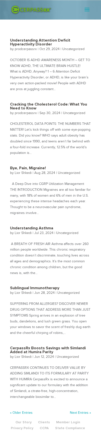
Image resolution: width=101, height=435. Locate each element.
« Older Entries (21, 412)
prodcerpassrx (26, 49)
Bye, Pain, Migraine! (28, 168)
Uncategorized (73, 49)
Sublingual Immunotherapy (34, 288)
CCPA (44, 428)
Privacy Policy (22, 428)
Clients (44, 422)
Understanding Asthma (31, 228)
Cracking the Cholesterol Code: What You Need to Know (48, 106)
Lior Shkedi (23, 173)
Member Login (68, 422)
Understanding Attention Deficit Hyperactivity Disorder (40, 42)
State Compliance (70, 428)
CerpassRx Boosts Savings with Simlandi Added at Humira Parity (48, 350)
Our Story (23, 422)
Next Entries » (80, 412)
